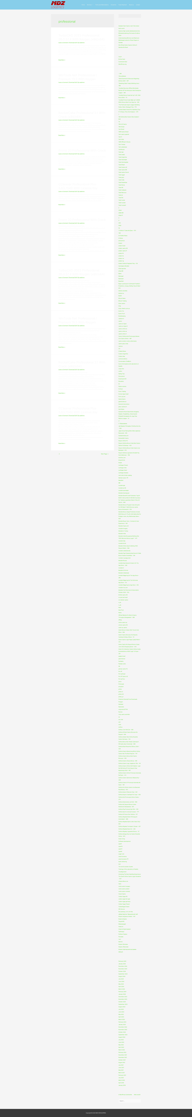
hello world (121, 28)
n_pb (119, 605)
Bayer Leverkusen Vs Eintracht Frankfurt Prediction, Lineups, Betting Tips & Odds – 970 (129, 286)
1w (119, 121)
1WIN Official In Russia (124, 142)
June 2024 (121, 981)
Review (120, 712)
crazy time (121, 368)
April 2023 (121, 1017)
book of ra (121, 311)
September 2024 (123, 974)
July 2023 (121, 1009)
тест (119, 939)
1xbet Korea (121, 185)
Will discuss (121, 909)
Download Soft (73, 42)
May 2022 (121, 1045)
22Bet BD (121, 213)
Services (89, 4)
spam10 (120, 846)
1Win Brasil (121, 126)
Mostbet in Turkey (123, 531)
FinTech (120, 389)
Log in (120, 56)
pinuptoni (121, 686)
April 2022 (121, 1047)
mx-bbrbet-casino (123, 600)
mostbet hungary (123, 528)
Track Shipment (122, 4)
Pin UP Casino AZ (123, 676)
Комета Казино (122, 919)
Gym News (121, 409)
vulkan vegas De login (124, 899)
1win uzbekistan (122, 147)
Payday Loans (122, 663)
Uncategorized (122, 871)
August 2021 (121, 1062)
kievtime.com (122, 457)
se (119, 717)
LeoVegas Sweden (123, 472)
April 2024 (121, 986)
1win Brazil (121, 129)
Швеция (120, 952)
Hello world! (137, 1094)
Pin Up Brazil (121, 674)
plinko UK (121, 694)
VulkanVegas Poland (123, 906)
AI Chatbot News (122, 235)
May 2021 (121, 1070)
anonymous (121, 240)
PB (119, 666)
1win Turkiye (121, 144)
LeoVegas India (122, 467)
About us (131, 4)
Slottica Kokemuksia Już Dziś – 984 (127, 802)
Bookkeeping (121, 316)
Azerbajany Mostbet (123, 266)
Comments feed (122, 61)
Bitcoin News (121, 298)
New (119, 607)
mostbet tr (121, 568)
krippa (120, 462)
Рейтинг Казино (122, 934)
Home (83, 4)
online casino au (122, 622)
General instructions (123, 404)
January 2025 (122, 963)
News (120, 612)
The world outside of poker (125, 866)
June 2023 (121, 1012)
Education (121, 381)
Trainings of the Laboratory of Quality (128, 869)
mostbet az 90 (122, 488)
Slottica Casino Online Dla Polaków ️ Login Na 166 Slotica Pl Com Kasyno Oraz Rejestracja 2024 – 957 (129, 768)
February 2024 (122, 991)
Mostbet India (122, 533)
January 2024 (122, 994)
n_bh (119, 602)
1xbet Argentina (122, 157)
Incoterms (113, 4)
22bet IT (120, 215)
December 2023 (122, 996)
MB (119, 483)
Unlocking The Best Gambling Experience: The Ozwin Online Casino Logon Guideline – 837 (129, 876)
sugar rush (121, 854)
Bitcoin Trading (122, 301)
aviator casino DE (123, 248)
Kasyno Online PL (123, 440)
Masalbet (120, 480)
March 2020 (121, 1080)
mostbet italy (121, 541)
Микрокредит (122, 924)
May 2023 (121, 1014)
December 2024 (122, 966)
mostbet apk (121, 485)
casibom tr (121, 318)
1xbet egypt (121, 175)
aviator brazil (121, 245)
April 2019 (121, 1082)
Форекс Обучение (123, 947)
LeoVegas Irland (122, 470)
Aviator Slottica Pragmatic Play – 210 (128, 263)
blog (119, 306)
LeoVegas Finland (123, 465)
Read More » (61, 60)
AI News (120, 238)
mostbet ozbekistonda (124, 550)
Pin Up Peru (121, 679)
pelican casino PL (123, 669)
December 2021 (122, 1055)
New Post (121, 610)
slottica (120, 727)
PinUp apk (121, 684)
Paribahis (120, 661)
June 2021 (121, 1067)
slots (119, 724)
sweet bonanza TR (123, 859)
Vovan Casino (122, 894)
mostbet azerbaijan (123, 490)
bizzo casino (121, 303)
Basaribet (121, 281)
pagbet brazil (121, 656)
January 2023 (122, 1024)
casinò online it (122, 334)
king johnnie (121, 460)
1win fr (120, 137)
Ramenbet (121, 707)
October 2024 (122, 971)
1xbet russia (121, 200)
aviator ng (121, 261)
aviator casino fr (122, 250)
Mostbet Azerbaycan (123, 493)
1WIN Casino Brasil (123, 131)
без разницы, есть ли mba (125, 911)
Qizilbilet (120, 704)
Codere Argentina (123, 353)
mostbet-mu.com (123, 587)
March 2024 (121, 989)
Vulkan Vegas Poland (124, 904)
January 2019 (122, 1085)
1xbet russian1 (122, 205)
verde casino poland (123, 889)
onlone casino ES (123, 625)
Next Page (104, 454)
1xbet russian (122, 202)
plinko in (120, 691)
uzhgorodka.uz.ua (123, 881)
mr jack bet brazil (123, 597)
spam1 (120, 844)
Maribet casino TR (123, 478)
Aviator (120, 243)
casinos (120, 346)
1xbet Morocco (122, 192)
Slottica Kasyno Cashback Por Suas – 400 (129, 794)
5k (119, 228)
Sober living (121, 838)
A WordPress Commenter (125, 1094)
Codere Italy (121, 356)
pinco (119, 681)
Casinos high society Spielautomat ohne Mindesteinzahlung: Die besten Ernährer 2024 (129, 33)
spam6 (120, 851)
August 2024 (121, 976)
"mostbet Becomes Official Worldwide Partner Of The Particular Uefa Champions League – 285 (129, 90)
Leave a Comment (63, 42)
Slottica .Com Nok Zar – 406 (125, 729)
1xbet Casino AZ (122, 167)
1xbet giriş (121, 177)
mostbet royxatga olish (124, 558)
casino (120, 321)
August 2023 (121, 1006)
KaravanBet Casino (123, 438)
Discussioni (121, 376)
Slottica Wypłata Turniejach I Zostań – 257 (129, 826)
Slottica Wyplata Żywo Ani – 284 (126, 829)
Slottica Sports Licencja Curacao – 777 (128, 811)
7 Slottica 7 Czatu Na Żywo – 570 (127, 230)
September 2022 (122, 1034)
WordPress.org (122, 64)
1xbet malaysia (122, 190)
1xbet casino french (123, 172)
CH (119, 348)
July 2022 (121, 1039)
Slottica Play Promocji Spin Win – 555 (128, 809)
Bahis (119, 273)
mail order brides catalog (125, 475)
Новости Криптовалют (124, 929)
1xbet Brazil (121, 164)
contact (138, 4)
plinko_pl (120, 696)
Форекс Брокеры (123, 944)
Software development (124, 841)
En (119, 384)
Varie (119, 884)
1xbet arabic (121, 154)
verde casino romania (124, 891)
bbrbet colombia (122, 290)
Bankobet (121, 278)
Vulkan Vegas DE (122, 896)
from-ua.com (121, 396)
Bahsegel (120, 276)
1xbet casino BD (122, 169)
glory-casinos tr (122, 406)
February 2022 (122, 1052)
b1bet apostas (122, 268)
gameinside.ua (122, 401)
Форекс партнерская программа (127, 949)
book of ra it (121, 313)
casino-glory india (123, 343)
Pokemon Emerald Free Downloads (127, 699)
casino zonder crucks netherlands (127, 341)
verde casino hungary (124, 886)
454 (119, 223)
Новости (120, 926)
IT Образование (122, 423)
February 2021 (122, 1075)
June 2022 (121, 1042)
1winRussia (121, 149)
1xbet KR (120, 187)
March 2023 (121, 1019)
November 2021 (122, 1057)
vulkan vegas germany (124, 901)
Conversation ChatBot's (124, 361)
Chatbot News (122, 351)
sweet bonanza (122, 856)
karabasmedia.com (123, 435)
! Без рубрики (122, 76)
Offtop (120, 620)
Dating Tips (121, 373)
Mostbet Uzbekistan (123, 573)
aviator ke (121, 256)
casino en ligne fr (123, 326)
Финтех (120, 941)
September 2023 (123, 1004)
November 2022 (122, 1029)
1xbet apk (121, 152)
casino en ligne (122, 323)
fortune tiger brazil (123, 394)
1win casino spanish (123, 134)
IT (119, 421)
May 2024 (121, 984)
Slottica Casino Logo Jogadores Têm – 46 (129, 763)
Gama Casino (121, 399)
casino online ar (122, 331)
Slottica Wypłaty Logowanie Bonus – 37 (128, 831)
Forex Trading (122, 391)
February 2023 (122, 1022)
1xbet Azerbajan (122, 159)
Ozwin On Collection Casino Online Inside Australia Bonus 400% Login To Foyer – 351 (129, 651)
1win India (121, 139)
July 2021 (121, 1065)
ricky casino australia (124, 714)
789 (119, 233)
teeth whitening (122, 861)
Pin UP (120, 671)
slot (119, 722)
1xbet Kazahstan (122, 182)
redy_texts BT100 (123, 709)
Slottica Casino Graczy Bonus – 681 (127, 761)
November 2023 (122, 999)
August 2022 (121, 1037)
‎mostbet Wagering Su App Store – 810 (128, 585)
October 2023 (122, 1001)
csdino (120, 371)
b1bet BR (120, 271)
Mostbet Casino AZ (123, 526)
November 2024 (122, 969)
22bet (120, 210)
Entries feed (121, 59)
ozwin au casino (122, 627)
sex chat (120, 719)
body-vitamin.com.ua (124, 308)
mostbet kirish (122, 543)
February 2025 (122, 961)
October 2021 (122, 1060)
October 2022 (122, 1032)
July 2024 (121, 979)
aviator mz (121, 258)
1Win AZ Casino (122, 124)
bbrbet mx (121, 293)
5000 (119, 225)
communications (122, 359)
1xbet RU (120, 197)
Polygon (120, 702)
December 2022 (122, 1027)
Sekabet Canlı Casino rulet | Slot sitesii (128, 26)
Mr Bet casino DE (123, 595)
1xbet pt (120, 195)
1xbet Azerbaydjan (123, 162)
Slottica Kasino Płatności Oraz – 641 (127, 792)
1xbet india (121, 180)
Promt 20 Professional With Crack (82, 150)
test (119, 864)
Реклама (120, 936)
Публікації (121, 931)
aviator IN (121, 253)
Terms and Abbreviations (102, 4)
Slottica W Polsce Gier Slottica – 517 (128, 814)
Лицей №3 (121, 921)
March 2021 (121, 1072)
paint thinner (121, 658)
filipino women (122, 386)
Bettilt (120, 295)
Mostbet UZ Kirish (123, 570)
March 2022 (121, 1050)
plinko (120, 689)
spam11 (120, 849)
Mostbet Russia (122, 560)
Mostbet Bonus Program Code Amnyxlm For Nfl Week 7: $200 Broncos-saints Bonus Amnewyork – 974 (129, 507)
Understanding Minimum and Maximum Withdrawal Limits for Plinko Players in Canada (128, 40)
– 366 (120, 73)
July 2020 (121, 1077)
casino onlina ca (122, 328)
